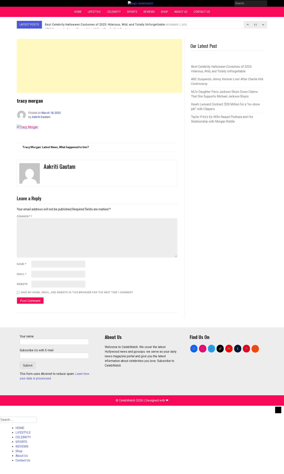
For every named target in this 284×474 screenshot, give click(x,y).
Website (22, 284)
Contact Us (202, 11)
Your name (27, 336)
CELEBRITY (114, 11)
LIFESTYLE (94, 11)
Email (21, 274)
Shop (164, 11)
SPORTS (132, 11)
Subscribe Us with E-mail (37, 350)
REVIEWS (149, 11)
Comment (24, 216)
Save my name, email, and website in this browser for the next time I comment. (77, 292)
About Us (180, 11)
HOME (78, 11)
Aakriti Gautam (41, 116)
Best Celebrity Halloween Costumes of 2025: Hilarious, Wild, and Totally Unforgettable (116, 24)
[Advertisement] (99, 66)
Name (21, 264)
